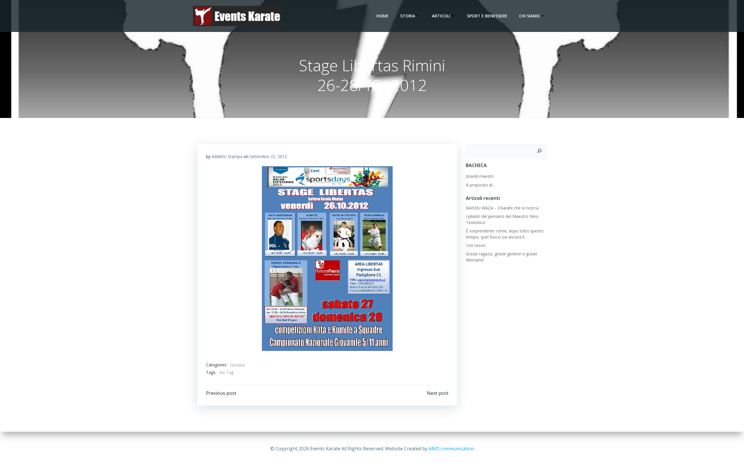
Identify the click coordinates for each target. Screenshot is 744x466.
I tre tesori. (476, 245)
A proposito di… (481, 185)
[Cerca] (539, 150)
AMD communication (451, 448)
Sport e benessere (487, 16)
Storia (407, 16)
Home (382, 16)
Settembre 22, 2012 (268, 156)
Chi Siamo (529, 16)
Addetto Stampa (227, 156)
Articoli (441, 16)
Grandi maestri (479, 176)
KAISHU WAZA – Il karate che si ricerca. (502, 208)
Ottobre (237, 365)
